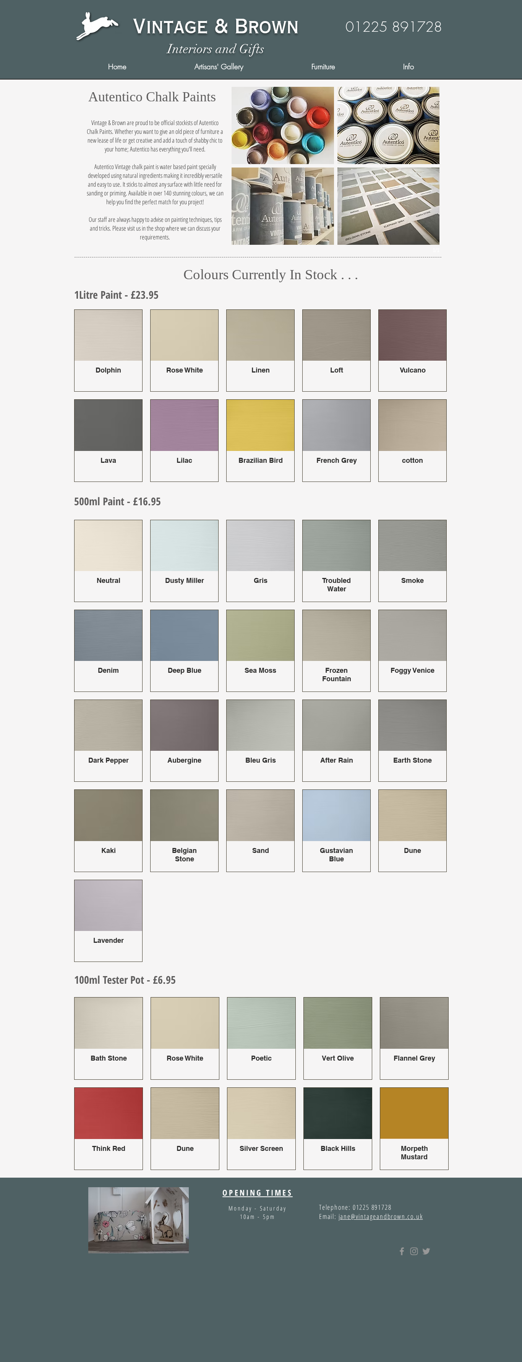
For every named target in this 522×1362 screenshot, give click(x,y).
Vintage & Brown (216, 26)
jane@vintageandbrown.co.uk (381, 1216)
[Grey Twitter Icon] (426, 1251)
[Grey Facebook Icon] (402, 1251)
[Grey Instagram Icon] (414, 1251)
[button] (408, 66)
